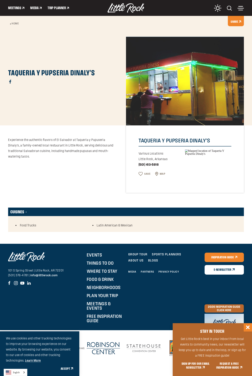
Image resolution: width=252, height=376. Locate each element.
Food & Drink (100, 279)
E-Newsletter (222, 269)
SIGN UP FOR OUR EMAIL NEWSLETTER (196, 365)
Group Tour (138, 254)
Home (15, 23)
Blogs (153, 260)
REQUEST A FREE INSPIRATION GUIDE (227, 365)
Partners (147, 271)
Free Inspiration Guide (104, 318)
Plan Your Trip (102, 295)
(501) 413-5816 (149, 164)
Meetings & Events (99, 305)
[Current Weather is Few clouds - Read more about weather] (217, 8)
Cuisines (17, 212)
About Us (136, 260)
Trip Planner (57, 8)
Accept (65, 368)
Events (94, 254)
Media (34, 8)
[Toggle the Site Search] (229, 8)
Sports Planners (166, 254)
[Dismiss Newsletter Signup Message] (248, 327)
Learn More (33, 360)
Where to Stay (102, 271)
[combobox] (15, 372)
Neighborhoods (104, 287)
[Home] (126, 8)
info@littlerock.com (44, 275)
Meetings (14, 8)
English (16, 372)
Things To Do (100, 263)
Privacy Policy (168, 271)
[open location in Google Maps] (208, 152)
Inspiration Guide (222, 257)
